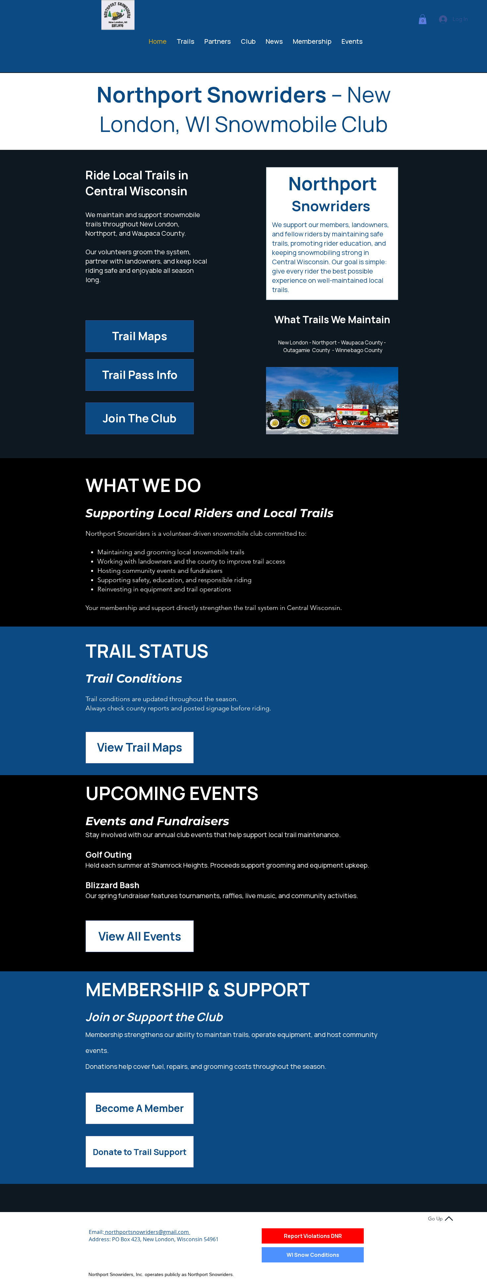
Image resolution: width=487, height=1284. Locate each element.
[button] (422, 19)
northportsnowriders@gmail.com (147, 1232)
